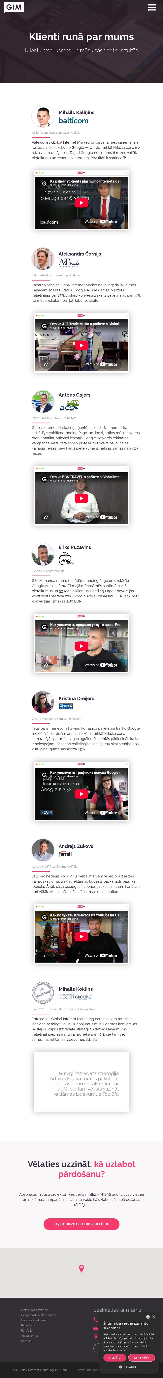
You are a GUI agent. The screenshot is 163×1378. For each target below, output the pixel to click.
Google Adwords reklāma (38, 1315)
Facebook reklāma (34, 1320)
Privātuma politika (90, 1370)
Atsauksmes (29, 1336)
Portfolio (27, 1330)
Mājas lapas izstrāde (34, 1310)
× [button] (153, 1316)
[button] (129, 1367)
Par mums (28, 1325)
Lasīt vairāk (119, 1350)
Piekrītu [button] (114, 1357)
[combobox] (148, 1317)
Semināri (27, 1341)
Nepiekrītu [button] (141, 1357)
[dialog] (129, 1343)
